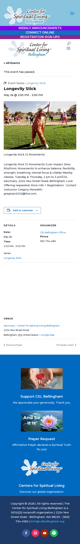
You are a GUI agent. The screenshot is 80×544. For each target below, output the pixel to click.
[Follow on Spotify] (54, 533)
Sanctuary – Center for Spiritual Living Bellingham (32, 325)
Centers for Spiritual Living (42, 486)
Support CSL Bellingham (41, 396)
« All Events (12, 63)
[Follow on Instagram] (35, 533)
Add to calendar (23, 210)
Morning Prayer (14, 345)
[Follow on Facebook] (26, 533)
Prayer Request (41, 439)
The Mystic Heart (65, 345)
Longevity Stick (12, 258)
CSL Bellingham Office (53, 232)
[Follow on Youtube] (45, 533)
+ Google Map (46, 335)
